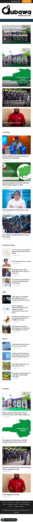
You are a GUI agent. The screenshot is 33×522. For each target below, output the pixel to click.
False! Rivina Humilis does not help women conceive (6, 366)
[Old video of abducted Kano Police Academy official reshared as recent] (16, 455)
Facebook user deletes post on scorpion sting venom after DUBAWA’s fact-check (6, 319)
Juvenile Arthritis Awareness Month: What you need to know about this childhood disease (6, 356)
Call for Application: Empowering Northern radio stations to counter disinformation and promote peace (6, 309)
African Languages (24, 504)
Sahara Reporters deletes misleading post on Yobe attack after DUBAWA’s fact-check (6, 329)
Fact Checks (10, 502)
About (4, 502)
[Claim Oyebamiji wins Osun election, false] (16, 198)
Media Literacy (26, 502)
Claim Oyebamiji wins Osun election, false (15, 210)
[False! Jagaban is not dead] (16, 117)
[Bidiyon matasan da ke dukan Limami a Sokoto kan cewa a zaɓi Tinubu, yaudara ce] (16, 401)
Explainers (18, 502)
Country (10, 506)
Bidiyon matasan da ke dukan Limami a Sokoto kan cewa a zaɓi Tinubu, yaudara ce (15, 31)
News (4, 504)
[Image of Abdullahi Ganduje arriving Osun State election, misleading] (16, 145)
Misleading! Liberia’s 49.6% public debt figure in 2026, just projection (6, 272)
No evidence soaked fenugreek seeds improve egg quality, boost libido (6, 376)
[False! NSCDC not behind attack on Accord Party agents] (16, 223)
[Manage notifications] (3, 518)
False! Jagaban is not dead (12, 123)
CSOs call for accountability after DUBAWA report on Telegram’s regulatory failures (6, 299)
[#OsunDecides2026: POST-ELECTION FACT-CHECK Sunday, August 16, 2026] (16, 171)
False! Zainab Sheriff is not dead (6, 262)
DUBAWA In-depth (12, 504)
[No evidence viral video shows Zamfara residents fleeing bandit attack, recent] (16, 428)
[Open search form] (31, 20)
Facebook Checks (19, 506)
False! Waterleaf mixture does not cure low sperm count (6, 346)
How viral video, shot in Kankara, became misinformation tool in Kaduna (6, 252)
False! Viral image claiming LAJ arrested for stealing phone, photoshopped (6, 282)
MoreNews (24, 510)
